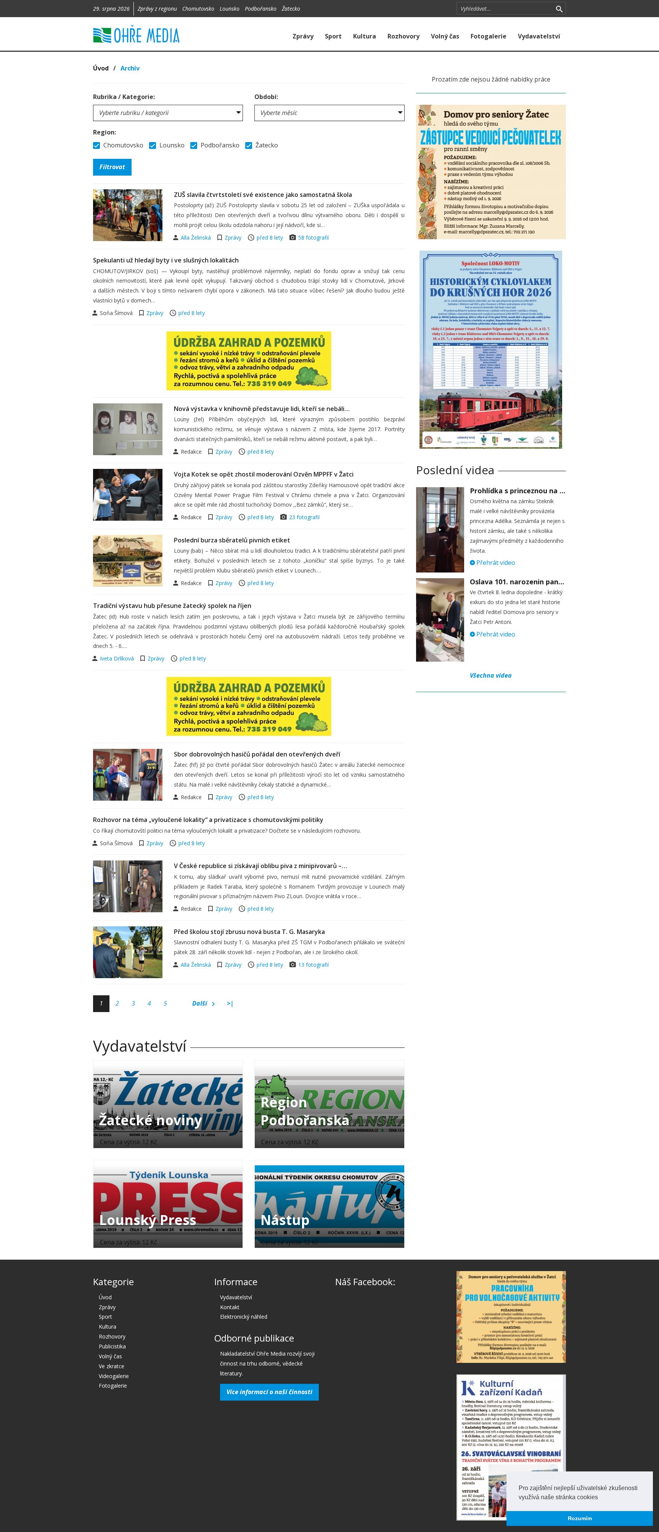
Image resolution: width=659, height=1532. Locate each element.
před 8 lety (270, 237)
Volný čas (445, 36)
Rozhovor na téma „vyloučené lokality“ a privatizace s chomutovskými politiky (208, 820)
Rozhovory (403, 36)
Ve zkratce (111, 1366)
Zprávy (303, 36)
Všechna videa (491, 675)
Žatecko (291, 8)
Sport (333, 36)
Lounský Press (147, 1220)
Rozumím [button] (580, 1518)
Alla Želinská (196, 237)
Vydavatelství (539, 36)
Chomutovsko (198, 8)
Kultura (364, 36)
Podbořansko (260, 8)
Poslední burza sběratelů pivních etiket (232, 540)
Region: (104, 132)
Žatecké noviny (150, 1120)
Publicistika (112, 1346)
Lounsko (229, 8)
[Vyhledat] (559, 8)
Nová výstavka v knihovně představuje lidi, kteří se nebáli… (262, 409)
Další (200, 1003)
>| (230, 1003)
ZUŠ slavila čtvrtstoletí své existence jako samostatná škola (263, 194)
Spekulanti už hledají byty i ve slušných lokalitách (166, 260)
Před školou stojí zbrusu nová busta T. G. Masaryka (249, 932)
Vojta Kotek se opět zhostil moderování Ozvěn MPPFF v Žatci (264, 474)
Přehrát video (495, 562)
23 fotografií (304, 517)
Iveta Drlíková (117, 658)
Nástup (285, 1220)
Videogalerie (114, 1376)
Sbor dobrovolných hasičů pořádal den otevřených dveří (257, 754)
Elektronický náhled (243, 1316)
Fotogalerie (488, 36)
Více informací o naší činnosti (269, 1392)
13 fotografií (313, 964)
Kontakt (229, 1307)
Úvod (101, 68)
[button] (601, 1498)
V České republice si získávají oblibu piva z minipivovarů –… (260, 866)
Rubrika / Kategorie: (124, 97)
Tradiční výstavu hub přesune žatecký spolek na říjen (172, 605)
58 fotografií (313, 237)
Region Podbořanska (305, 1111)
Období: (266, 97)
